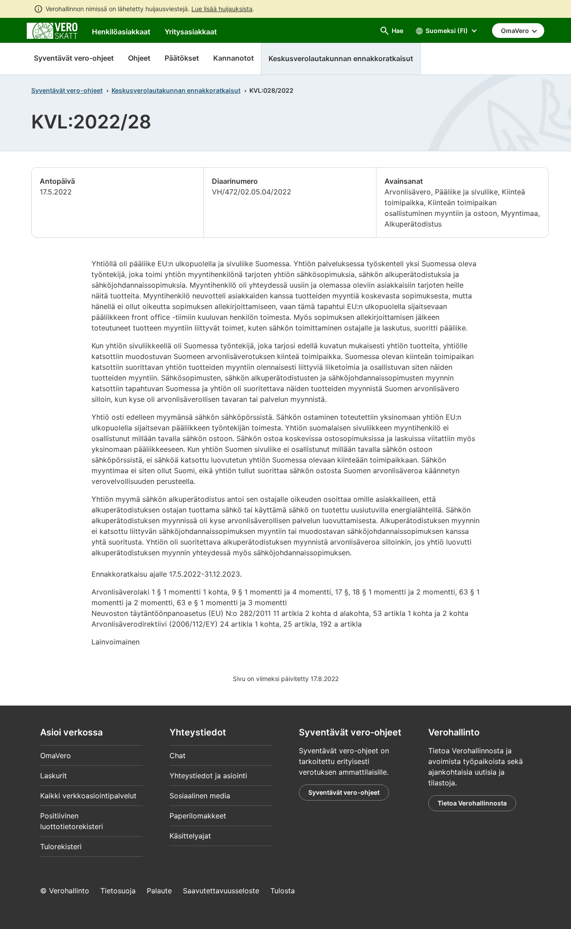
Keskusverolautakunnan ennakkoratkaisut (176, 90)
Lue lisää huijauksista (221, 8)
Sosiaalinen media (200, 795)
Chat (178, 755)
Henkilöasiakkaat (121, 31)
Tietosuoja (118, 890)
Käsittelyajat (190, 835)
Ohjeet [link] (139, 58)
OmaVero (55, 755)
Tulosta (282, 890)
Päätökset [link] (182, 58)
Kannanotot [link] (233, 58)
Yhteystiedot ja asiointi (208, 775)
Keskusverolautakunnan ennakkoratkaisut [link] (341, 58)
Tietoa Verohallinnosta (472, 803)
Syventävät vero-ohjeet (74, 58)
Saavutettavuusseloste (221, 890)
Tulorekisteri (61, 846)
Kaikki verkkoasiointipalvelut (88, 795)
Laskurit (53, 775)
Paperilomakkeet (198, 815)
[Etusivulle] (52, 29)
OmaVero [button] (515, 30)
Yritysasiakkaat (191, 31)
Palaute (159, 890)
